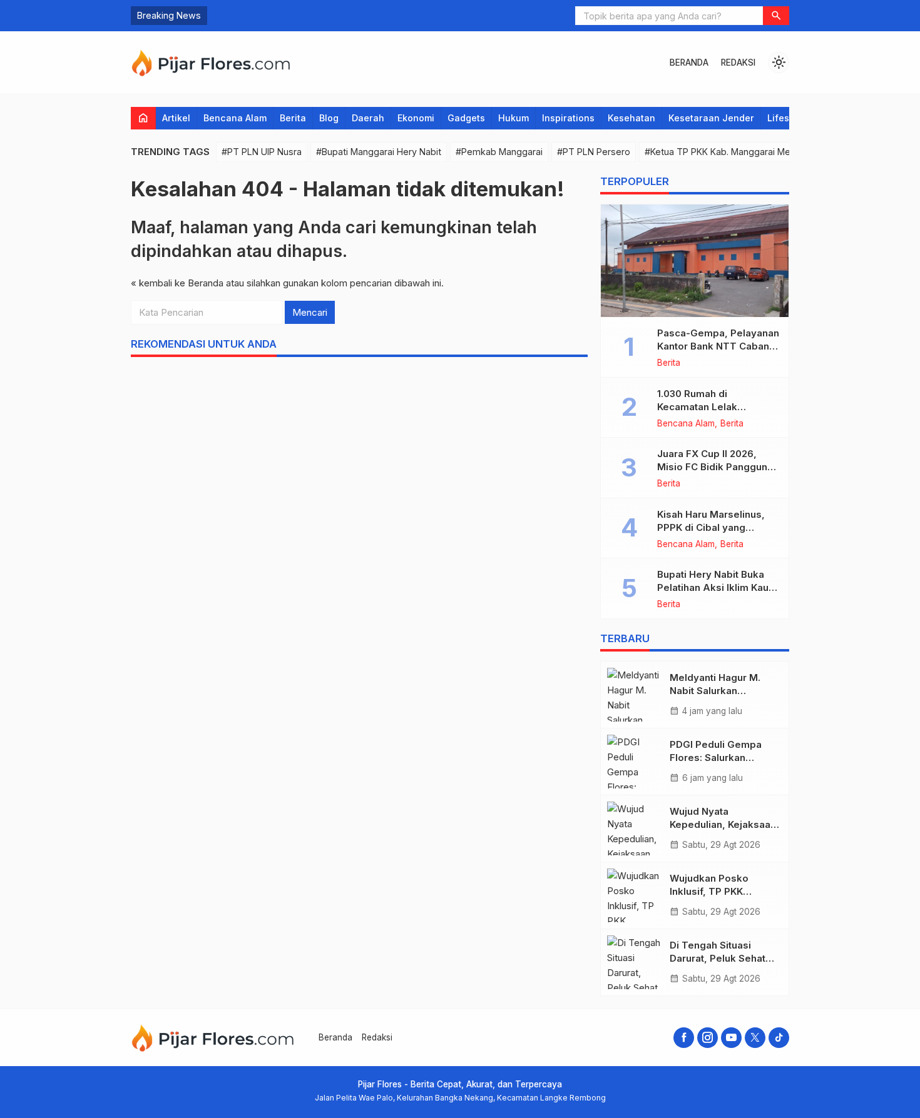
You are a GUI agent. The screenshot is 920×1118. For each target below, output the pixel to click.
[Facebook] (683, 1037)
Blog (329, 118)
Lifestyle (786, 118)
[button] (776, 15)
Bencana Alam (235, 118)
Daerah (368, 118)
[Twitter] (755, 1037)
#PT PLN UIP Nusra (262, 151)
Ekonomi (415, 118)
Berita (293, 118)
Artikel (176, 118)
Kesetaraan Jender (711, 118)
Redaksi (738, 63)
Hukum (513, 118)
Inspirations (568, 118)
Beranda (689, 63)
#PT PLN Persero (593, 151)
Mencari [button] (309, 312)
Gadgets (466, 118)
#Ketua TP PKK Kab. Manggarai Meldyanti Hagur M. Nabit (763, 151)
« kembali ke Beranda (177, 283)
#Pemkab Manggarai (499, 151)
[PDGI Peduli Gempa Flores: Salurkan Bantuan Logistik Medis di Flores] (635, 761)
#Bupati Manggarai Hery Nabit (378, 151)
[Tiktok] (779, 1037)
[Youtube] (731, 1037)
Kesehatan (631, 118)
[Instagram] (707, 1037)
